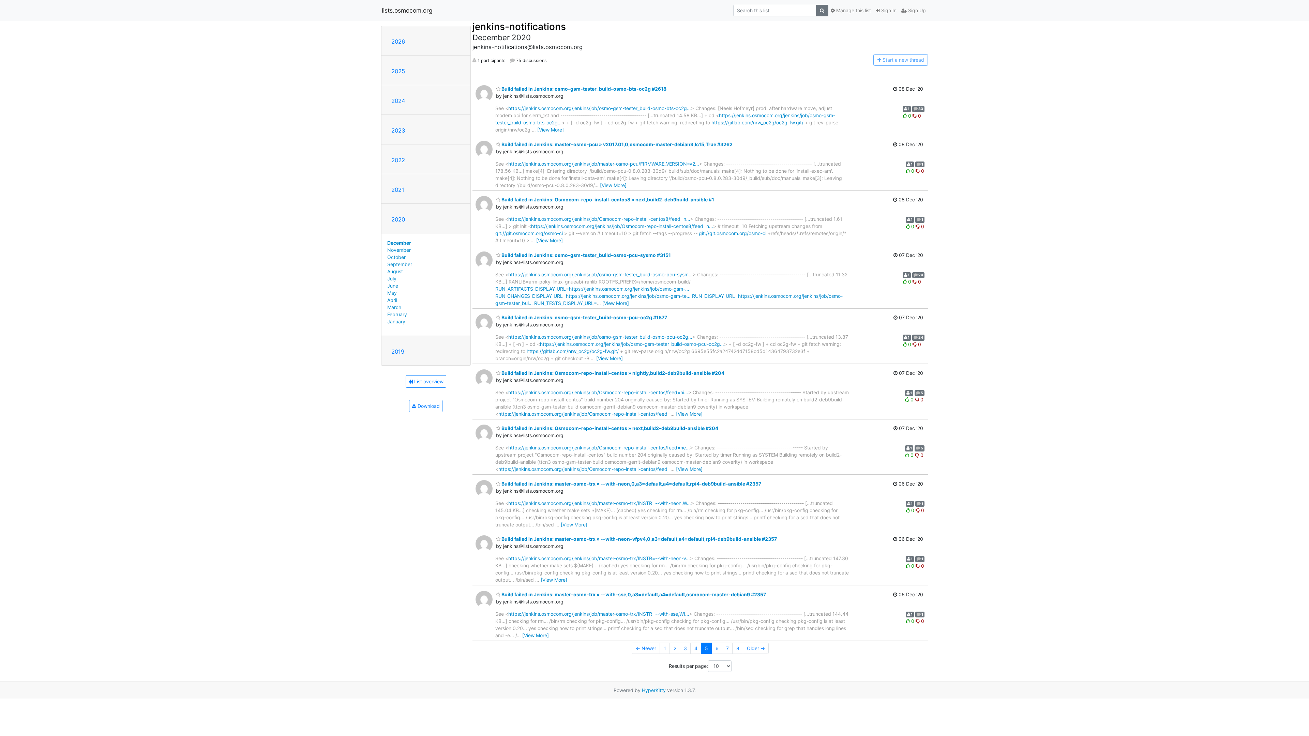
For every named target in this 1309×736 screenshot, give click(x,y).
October (396, 257)
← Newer (646, 648)
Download (428, 406)
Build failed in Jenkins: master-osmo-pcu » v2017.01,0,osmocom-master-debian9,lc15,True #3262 (616, 144)
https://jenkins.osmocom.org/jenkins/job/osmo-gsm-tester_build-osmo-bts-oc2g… (599, 108)
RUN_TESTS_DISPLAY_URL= (565, 303)
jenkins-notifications (519, 26)
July (391, 278)
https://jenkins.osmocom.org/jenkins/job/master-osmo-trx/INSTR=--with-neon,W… (599, 503)
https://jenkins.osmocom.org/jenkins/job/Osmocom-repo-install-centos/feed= (584, 414)
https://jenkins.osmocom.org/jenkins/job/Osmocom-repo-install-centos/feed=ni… (598, 392)
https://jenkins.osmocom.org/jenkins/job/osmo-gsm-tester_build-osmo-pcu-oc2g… (600, 337)
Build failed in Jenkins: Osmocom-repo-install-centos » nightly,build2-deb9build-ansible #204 (612, 373)
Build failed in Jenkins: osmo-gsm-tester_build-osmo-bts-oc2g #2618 (583, 89)
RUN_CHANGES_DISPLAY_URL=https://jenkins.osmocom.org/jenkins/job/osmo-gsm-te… (593, 296)
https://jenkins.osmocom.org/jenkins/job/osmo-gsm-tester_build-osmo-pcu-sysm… (600, 274)
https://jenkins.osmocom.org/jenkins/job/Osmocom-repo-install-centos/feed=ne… (599, 447)
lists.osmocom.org (407, 10)
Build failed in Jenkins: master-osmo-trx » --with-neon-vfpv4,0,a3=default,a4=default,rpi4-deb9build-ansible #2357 (638, 539)
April (392, 300)
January (396, 321)
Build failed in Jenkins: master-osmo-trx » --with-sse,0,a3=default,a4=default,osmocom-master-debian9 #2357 (633, 594)
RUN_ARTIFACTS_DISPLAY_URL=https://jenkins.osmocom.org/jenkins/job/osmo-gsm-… (592, 289)
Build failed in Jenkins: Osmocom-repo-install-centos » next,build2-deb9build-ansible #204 (609, 428)
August (395, 271)
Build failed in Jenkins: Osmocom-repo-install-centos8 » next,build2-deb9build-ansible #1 (607, 199)
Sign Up (916, 10)
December (399, 243)
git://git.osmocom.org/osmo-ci (529, 233)
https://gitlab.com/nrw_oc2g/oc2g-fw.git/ (757, 122)
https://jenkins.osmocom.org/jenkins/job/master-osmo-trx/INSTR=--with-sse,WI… (598, 614)
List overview (428, 381)
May (392, 293)
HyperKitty (654, 690)
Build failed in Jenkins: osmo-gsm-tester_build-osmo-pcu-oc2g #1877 (583, 317)
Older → (756, 648)
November (399, 250)
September (399, 264)
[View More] (550, 130)
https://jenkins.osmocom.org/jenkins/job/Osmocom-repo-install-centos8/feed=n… (599, 219)
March (394, 307)
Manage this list (853, 10)
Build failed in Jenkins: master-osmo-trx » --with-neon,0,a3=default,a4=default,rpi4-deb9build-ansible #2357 (630, 484)
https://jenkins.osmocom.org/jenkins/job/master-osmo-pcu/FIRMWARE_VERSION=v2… (603, 164)
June (392, 286)
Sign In (888, 10)
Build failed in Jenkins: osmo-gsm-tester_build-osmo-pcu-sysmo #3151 (585, 255)
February (397, 314)
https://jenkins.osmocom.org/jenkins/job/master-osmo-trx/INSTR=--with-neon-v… (599, 558)
